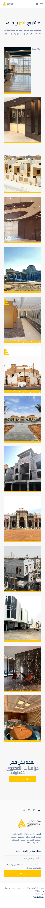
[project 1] (22, 718)
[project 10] (22, 270)
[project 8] (22, 369)
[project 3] (22, 619)
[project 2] (22, 669)
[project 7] (22, 419)
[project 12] (22, 170)
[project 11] (22, 220)
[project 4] (22, 569)
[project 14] (17, 70)
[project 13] (22, 120)
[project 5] (22, 519)
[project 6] (22, 469)
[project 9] (22, 320)
